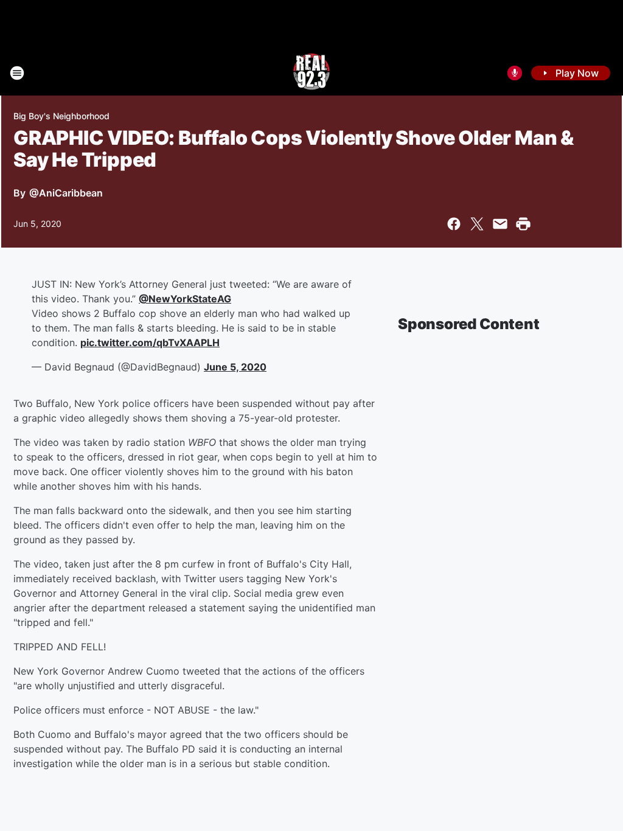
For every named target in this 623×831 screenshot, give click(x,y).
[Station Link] (311, 73)
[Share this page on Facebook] (453, 223)
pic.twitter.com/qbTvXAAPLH (150, 342)
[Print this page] (523, 223)
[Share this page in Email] (500, 223)
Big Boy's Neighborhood (61, 116)
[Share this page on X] (477, 223)
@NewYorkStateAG (185, 299)
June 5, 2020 (235, 367)
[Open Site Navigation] (17, 73)
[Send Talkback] (514, 73)
